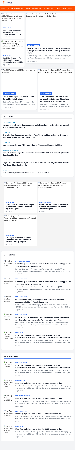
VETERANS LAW (48, 8)
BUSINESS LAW (36, 8)
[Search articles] (73, 2)
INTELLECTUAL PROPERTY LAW (20, 8)
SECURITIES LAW (61, 8)
